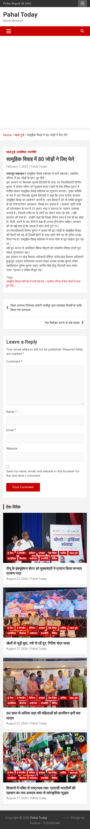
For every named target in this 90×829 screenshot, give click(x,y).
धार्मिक (63, 553)
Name (11, 412)
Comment (14, 361)
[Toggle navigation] (8, 31)
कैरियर (32, 553)
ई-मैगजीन (21, 553)
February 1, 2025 (17, 166)
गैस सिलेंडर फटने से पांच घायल (62, 323)
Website (11, 448)
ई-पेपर (10, 553)
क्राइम (42, 553)
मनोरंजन (33, 558)
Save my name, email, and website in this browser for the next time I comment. (43, 473)
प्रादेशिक (21, 152)
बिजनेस (22, 558)
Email (11, 430)
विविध (54, 558)
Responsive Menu (82, 3)
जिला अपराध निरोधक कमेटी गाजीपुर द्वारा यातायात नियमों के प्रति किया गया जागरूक (46, 308)
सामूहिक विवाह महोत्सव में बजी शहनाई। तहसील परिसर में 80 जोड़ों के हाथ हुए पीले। (43, 283)
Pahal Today (20, 14)
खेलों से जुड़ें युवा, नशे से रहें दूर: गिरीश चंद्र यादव (38, 643)
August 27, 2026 (17, 578)
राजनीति (32, 152)
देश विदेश (52, 553)
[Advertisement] (45, 83)
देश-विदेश (13, 506)
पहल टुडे (10, 152)
